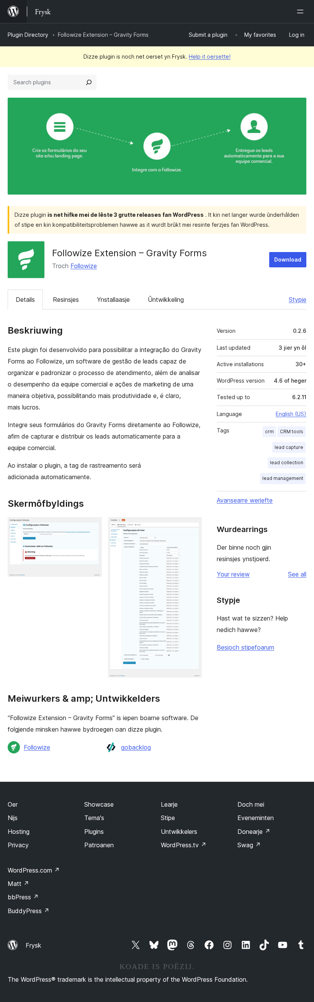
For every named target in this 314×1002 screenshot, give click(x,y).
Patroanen (99, 845)
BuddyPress (28, 911)
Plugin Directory (28, 34)
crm (269, 431)
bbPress (23, 897)
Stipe (168, 818)
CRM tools (291, 431)
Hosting (18, 831)
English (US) (291, 414)
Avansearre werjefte (245, 500)
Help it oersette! (210, 56)
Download (287, 259)
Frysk (33, 945)
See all (297, 574)
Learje (169, 804)
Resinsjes (66, 299)
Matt (18, 883)
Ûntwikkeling (166, 299)
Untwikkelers (179, 831)
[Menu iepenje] (301, 11)
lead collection (286, 462)
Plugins (94, 831)
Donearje (253, 831)
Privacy (18, 845)
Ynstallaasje (113, 299)
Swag (249, 845)
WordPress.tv (183, 845)
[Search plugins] (88, 82)
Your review (233, 574)
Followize (83, 266)
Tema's (94, 818)
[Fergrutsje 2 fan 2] (191, 527)
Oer (13, 804)
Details (25, 299)
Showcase (99, 804)
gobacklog (136, 747)
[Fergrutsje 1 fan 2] (91, 527)
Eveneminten (255, 818)
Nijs (13, 818)
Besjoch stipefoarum (245, 647)
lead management (282, 478)
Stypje (297, 299)
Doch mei (250, 804)
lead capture (289, 447)
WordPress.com (34, 870)
